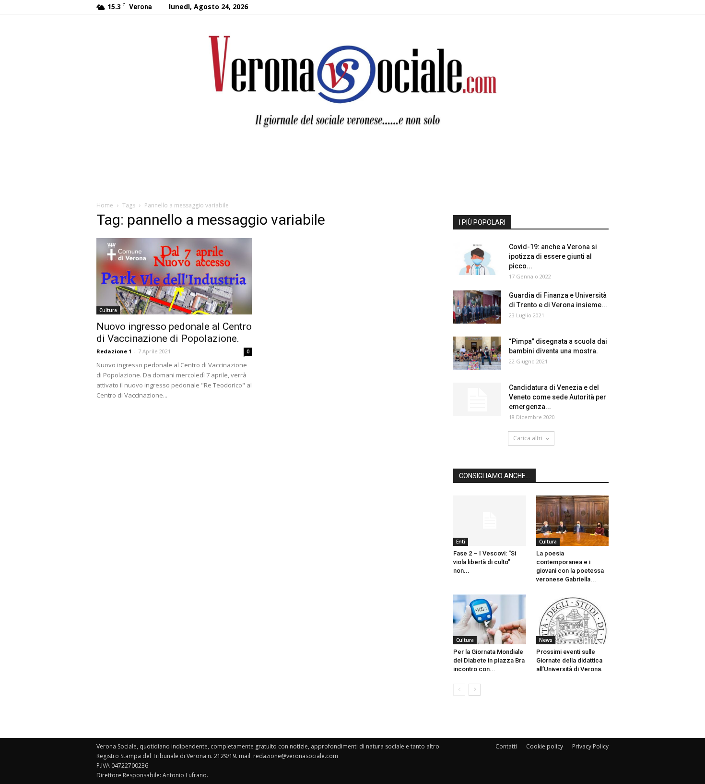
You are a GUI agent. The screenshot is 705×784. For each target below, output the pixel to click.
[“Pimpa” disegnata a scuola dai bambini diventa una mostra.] (477, 353)
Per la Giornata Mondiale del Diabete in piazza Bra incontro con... (489, 660)
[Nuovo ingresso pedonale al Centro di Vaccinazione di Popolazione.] (174, 276)
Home (104, 205)
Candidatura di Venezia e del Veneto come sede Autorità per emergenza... (557, 397)
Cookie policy (544, 746)
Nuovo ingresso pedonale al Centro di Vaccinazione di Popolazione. (174, 332)
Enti (460, 541)
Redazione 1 (113, 351)
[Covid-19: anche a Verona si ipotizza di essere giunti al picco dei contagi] (477, 258)
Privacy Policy (590, 746)
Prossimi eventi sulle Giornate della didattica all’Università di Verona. (569, 660)
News (545, 640)
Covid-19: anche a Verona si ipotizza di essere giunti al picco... (553, 256)
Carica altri (527, 438)
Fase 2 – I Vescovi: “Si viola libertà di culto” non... (484, 562)
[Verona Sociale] (352, 79)
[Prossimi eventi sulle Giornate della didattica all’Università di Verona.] (572, 619)
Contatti (506, 746)
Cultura (108, 310)
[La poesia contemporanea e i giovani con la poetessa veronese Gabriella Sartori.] (572, 520)
